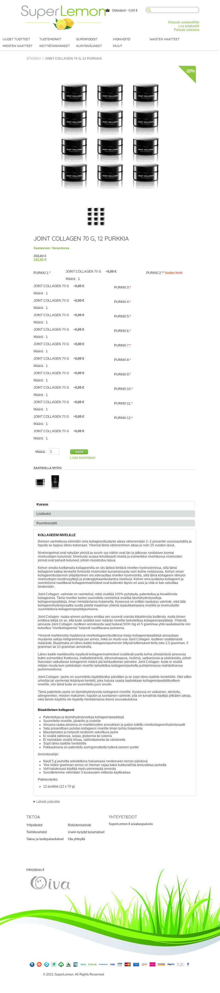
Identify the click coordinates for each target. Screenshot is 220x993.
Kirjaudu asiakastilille (183, 22)
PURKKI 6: (122, 331)
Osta (79, 451)
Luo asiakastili (188, 26)
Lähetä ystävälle (48, 802)
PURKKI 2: (154, 273)
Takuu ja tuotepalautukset (45, 839)
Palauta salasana (186, 30)
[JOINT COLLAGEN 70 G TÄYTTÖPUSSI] (55, 474)
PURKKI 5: (122, 316)
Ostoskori (119, 10)
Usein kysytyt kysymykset (86, 832)
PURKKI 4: (122, 302)
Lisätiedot (43, 514)
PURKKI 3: (122, 287)
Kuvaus (42, 504)
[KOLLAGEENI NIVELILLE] (96, 216)
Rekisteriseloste (79, 825)
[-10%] (110, 68)
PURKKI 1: (42, 273)
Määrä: (71, 279)
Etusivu (34, 58)
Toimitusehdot (36, 832)
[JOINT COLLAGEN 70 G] (40, 474)
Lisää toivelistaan (83, 458)
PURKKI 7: (122, 345)
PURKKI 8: (122, 360)
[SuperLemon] (63, 7)
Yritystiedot (34, 825)
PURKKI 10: (123, 389)
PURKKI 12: (123, 418)
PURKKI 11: (123, 403)
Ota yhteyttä (76, 839)
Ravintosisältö (46, 523)
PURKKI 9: (122, 374)
